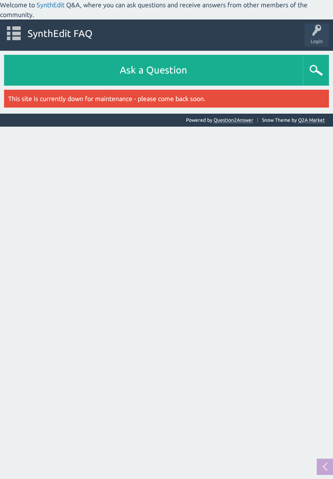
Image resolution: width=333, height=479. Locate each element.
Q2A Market (311, 120)
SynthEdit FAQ (60, 33)
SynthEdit (51, 5)
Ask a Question (153, 70)
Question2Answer (233, 120)
